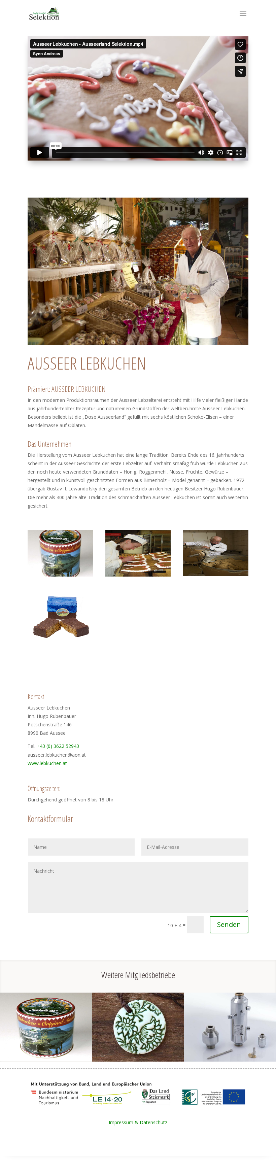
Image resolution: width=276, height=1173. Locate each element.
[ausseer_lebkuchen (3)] (215, 576)
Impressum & (124, 1122)
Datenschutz (153, 1122)
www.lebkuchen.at (47, 763)
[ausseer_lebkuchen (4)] (60, 576)
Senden (229, 924)
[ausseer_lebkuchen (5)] (138, 576)
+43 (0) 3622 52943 (58, 746)
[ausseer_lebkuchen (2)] (60, 639)
